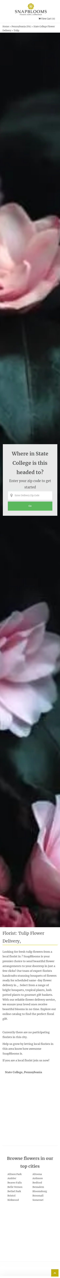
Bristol (12, 1195)
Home (5, 26)
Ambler (12, 1178)
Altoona (37, 1174)
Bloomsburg (39, 1191)
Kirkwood (13, 1199)
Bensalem (38, 1186)
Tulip (16, 30)
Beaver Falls (15, 1182)
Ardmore (37, 1178)
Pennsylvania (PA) (22, 26)
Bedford (37, 1182)
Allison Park (15, 1174)
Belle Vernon (15, 1186)
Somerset (38, 1199)
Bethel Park (14, 1191)
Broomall (38, 1195)
